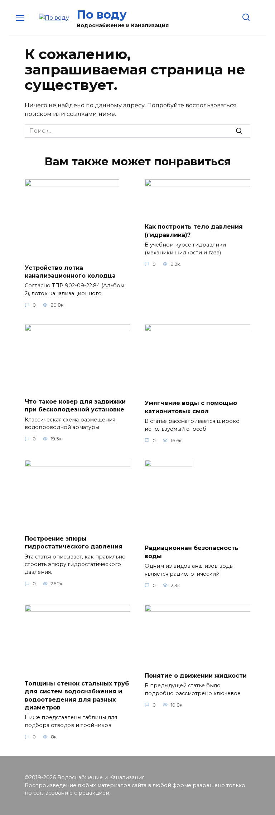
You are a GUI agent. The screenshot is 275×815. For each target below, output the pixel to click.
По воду (102, 14)
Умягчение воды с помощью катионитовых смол (191, 407)
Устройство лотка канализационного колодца (70, 271)
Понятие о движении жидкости (196, 675)
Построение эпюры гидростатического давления (73, 542)
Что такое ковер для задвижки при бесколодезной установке (75, 405)
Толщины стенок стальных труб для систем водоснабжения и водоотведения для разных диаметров (77, 695)
